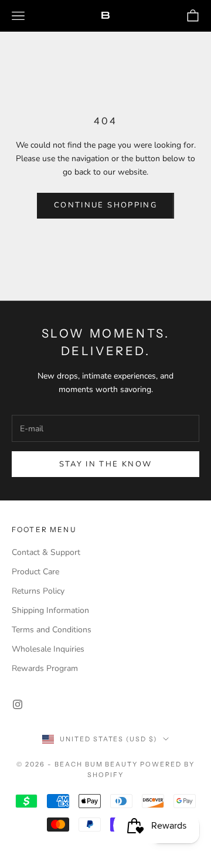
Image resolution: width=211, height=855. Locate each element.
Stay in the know (105, 464)
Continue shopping (105, 205)
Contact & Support (46, 552)
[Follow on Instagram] (17, 704)
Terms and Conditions (51, 629)
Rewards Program (45, 668)
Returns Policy (38, 591)
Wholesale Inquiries (48, 649)
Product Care (35, 571)
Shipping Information (50, 610)
